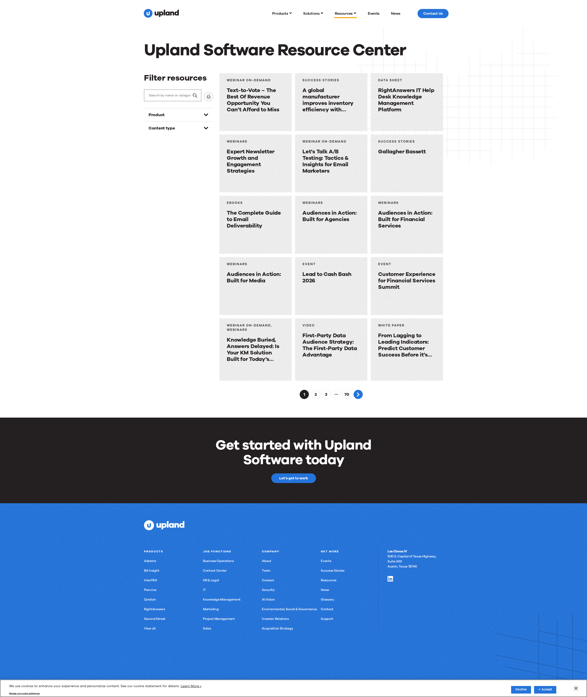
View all (150, 628)
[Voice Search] (208, 96)
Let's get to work (293, 478)
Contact (327, 609)
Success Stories (332, 570)
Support (327, 619)
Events (326, 561)
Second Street (154, 619)
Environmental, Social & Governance (289, 609)
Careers (268, 580)
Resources (328, 580)
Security (268, 590)
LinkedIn (390, 579)
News (325, 590)
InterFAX (150, 580)
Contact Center (215, 570)
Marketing (211, 609)
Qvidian (150, 599)
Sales (207, 628)
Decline (521, 689)
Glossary (327, 599)
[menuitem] (282, 13)
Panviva (150, 590)
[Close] (576, 688)
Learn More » (191, 686)
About (266, 561)
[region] (293, 688)
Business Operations (218, 561)
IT (204, 590)
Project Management (219, 619)
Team (266, 570)
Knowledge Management (222, 599)
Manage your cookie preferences (24, 693)
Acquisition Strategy (277, 628)
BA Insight (151, 570)
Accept (547, 689)
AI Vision (268, 599)
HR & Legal (211, 580)
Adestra (150, 561)
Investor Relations (275, 619)
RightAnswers (154, 609)
